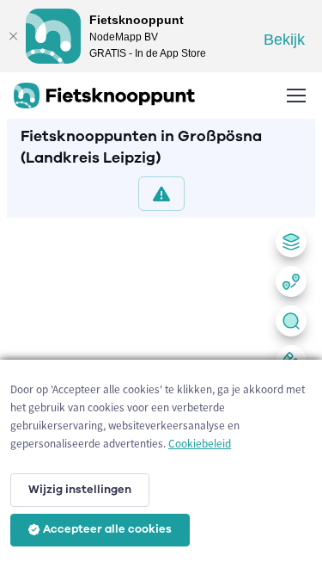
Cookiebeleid (199, 443)
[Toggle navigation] (295, 95)
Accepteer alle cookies (107, 529)
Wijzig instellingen (79, 489)
